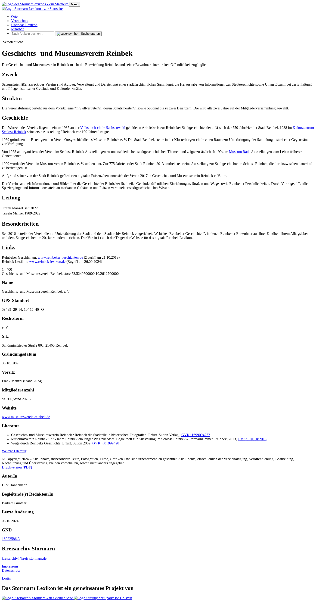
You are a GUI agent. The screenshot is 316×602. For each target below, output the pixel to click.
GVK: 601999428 (105, 443)
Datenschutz (11, 570)
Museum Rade (239, 152)
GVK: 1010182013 (252, 439)
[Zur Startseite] (35, 4)
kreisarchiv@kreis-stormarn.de (24, 558)
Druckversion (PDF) (17, 467)
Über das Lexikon (24, 25)
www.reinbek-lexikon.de (47, 262)
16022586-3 (11, 539)
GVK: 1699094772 (195, 435)
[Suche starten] (78, 33)
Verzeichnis (19, 21)
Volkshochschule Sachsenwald (102, 128)
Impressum (10, 566)
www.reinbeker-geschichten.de (60, 257)
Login (6, 578)
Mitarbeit (17, 29)
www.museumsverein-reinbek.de (26, 417)
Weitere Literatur (14, 451)
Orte (14, 17)
